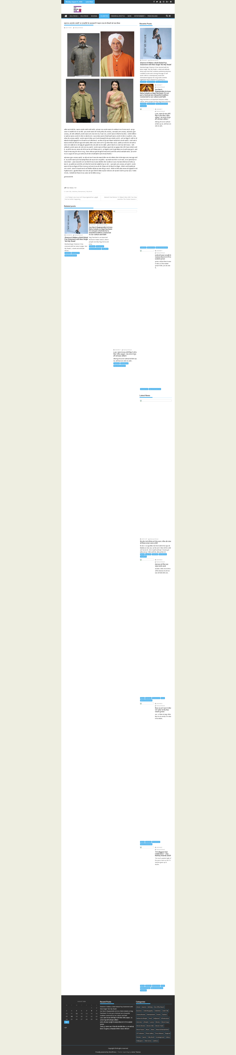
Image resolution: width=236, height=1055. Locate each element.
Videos (168, 1037)
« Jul (65, 1027)
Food (150, 1018)
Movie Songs (165, 1022)
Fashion (164, 1014)
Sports (144, 1037)
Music (147, 1029)
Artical (138, 1007)
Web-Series (148, 1041)
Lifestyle (146, 1022)
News (129, 16)
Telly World (89, 191)
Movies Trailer (159, 1026)
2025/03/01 (159, 847)
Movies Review (141, 1026)
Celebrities (104, 16)
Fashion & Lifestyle (118, 16)
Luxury (152, 1022)
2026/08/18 (69, 235)
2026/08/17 (93, 225)
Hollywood (84, 16)
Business (139, 1011)
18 (71, 1016)
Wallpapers (140, 1041)
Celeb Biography (148, 1011)
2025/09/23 (159, 560)
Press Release (153, 16)
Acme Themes (136, 1052)
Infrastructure (165, 1018)
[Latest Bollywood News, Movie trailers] (65, 15)
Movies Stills (150, 1026)
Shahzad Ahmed (78, 27)
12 (76, 1013)
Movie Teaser (140, 1029)
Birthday (150, 1007)
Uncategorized (160, 1037)
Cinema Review (141, 1014)
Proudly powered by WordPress (105, 1052)
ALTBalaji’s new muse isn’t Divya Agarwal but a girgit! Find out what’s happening (81, 198)
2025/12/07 (144, 539)
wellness (155, 1041)
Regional (94, 16)
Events (162, 698)
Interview (139, 1022)
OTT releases (140, 1033)
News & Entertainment (70, 255)
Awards (142, 554)
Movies (158, 1022)
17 (66, 1016)
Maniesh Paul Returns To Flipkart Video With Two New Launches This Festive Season (120, 198)
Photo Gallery (149, 1033)
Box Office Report (159, 1007)
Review (139, 1037)
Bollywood (74, 16)
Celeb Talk (68, 191)
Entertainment (139, 16)
